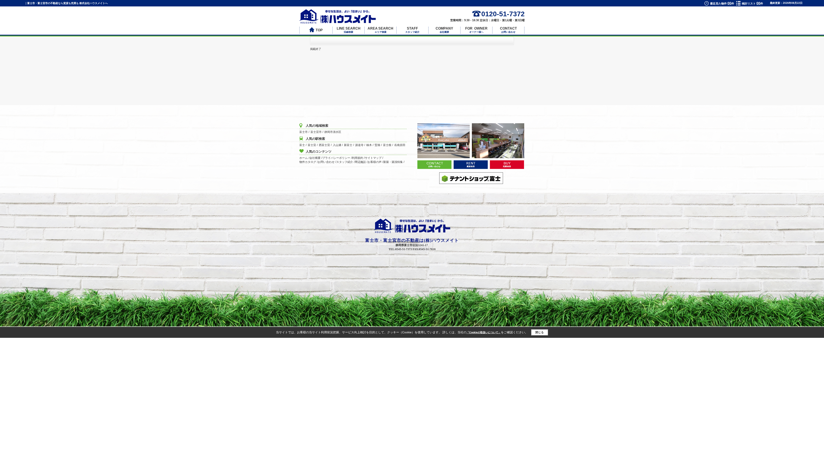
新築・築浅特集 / (393, 162)
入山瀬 (337, 145)
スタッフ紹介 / (345, 162)
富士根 (387, 145)
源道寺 (359, 145)
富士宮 (312, 145)
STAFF (412, 30)
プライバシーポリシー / (337, 157)
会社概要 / (315, 157)
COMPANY (444, 30)
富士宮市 (316, 132)
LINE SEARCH (348, 30)
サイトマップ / (374, 157)
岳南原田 (399, 145)
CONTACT (508, 30)
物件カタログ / (308, 162)
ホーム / (304, 157)
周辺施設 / (361, 162)
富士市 (303, 132)
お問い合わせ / (327, 162)
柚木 (369, 145)
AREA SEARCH (380, 30)
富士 (302, 145)
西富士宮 (324, 145)
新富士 (348, 145)
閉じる (539, 332)
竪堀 (377, 145)
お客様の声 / (375, 162)
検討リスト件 (752, 3)
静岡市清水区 (332, 132)
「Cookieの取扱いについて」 (484, 332)
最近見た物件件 (722, 3)
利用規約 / (358, 157)
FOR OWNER (476, 30)
